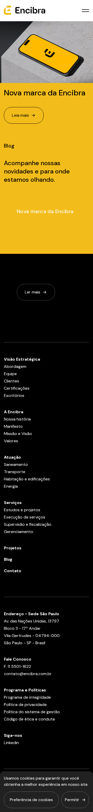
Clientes (11, 381)
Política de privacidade (25, 704)
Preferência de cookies (31, 799)
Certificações (16, 388)
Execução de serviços (24, 517)
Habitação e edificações (27, 479)
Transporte (14, 471)
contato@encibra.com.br (28, 673)
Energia (11, 486)
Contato (12, 570)
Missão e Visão (18, 433)
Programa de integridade (27, 697)
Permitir (72, 799)
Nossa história (17, 419)
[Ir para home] (24, 11)
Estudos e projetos (22, 510)
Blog (8, 559)
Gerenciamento (18, 531)
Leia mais (20, 115)
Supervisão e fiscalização (27, 524)
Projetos (12, 548)
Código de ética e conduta (29, 719)
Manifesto (13, 426)
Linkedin (11, 742)
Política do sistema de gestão (32, 712)
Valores (11, 441)
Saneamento (16, 464)
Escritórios (14, 395)
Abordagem (15, 366)
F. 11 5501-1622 (17, 666)
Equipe (10, 373)
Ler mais (32, 292)
